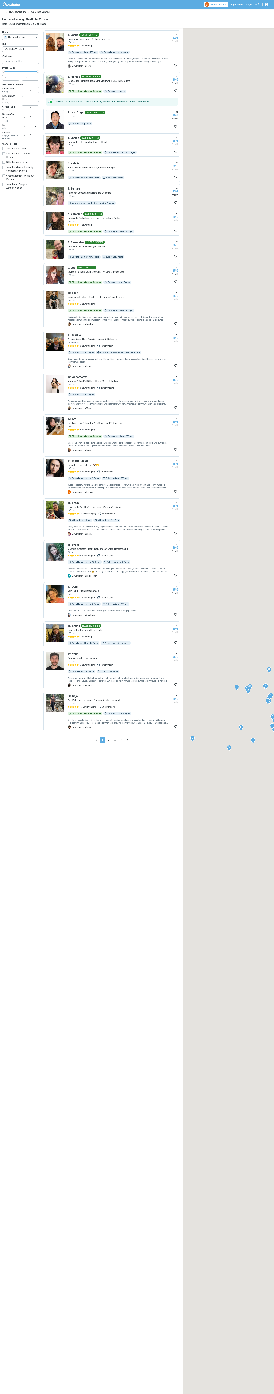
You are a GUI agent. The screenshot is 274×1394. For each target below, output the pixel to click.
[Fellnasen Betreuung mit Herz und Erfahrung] (112, 195)
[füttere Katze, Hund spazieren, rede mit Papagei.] (112, 170)
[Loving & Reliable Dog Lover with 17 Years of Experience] (112, 274)
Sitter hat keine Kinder (17, 162)
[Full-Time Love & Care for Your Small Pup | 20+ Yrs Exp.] (112, 434)
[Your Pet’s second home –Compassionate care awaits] (112, 711)
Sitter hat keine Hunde (17, 148)
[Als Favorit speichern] (175, 65)
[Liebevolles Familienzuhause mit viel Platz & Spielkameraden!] (112, 83)
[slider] (3, 71)
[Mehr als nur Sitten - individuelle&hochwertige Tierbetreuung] (112, 560)
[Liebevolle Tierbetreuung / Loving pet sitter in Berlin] (112, 222)
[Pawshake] (11, 4)
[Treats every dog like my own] (112, 669)
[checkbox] (3, 148)
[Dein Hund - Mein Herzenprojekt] (112, 600)
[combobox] (20, 37)
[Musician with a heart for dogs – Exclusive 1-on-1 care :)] (112, 308)
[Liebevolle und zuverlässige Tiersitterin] (112, 249)
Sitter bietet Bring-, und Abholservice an (17, 186)
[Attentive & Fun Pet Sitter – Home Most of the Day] (112, 392)
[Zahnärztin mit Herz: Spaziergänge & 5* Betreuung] (112, 350)
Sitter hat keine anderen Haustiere (18, 155)
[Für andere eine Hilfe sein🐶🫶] (112, 476)
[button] (271, 696)
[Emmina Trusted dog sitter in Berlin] (112, 634)
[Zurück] (96, 740)
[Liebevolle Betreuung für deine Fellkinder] (112, 145)
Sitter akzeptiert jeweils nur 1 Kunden (21, 177)
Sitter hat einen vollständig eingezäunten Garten (19, 169)
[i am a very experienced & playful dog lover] (112, 50)
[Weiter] (127, 740)
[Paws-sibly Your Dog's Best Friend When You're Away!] (112, 518)
